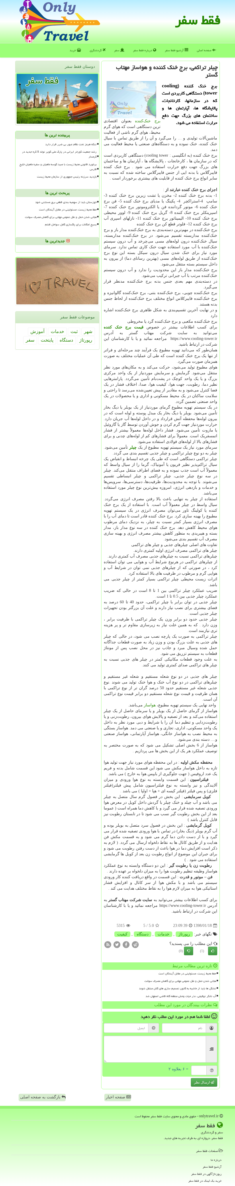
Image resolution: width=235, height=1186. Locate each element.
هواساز (150, 705)
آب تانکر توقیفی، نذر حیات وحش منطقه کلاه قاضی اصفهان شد (181, 996)
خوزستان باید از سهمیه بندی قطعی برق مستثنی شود (66, 202)
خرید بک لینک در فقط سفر (205, 1181)
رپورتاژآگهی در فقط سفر (206, 1174)
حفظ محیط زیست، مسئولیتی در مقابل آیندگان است (187, 973)
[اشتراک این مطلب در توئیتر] (117, 944)
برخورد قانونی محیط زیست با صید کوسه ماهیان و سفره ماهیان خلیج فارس (58, 166)
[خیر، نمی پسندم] (188, 951)
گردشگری (96, 50)
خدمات (163, 934)
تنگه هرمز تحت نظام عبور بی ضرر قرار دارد (71, 144)
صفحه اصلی (204, 50)
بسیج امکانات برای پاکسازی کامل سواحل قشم (71, 224)
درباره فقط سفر (143, 50)
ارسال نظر (202, 1082)
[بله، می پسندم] (212, 951)
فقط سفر (198, 20)
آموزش (37, 331)
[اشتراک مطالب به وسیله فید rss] (108, 944)
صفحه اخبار (116, 1097)
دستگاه (142, 934)
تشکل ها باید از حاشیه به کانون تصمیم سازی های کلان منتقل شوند (177, 988)
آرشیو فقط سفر (175, 50)
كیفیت (122, 934)
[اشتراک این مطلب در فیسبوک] (126, 944)
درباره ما (216, 1160)
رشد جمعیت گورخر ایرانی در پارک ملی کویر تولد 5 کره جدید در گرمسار (59, 154)
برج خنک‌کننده (147, 121)
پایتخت (47, 340)
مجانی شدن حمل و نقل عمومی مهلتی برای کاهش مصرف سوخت (180, 981)
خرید (73, 50)
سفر (117, 50)
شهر (88, 331)
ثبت (74, 331)
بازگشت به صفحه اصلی (41, 1097)
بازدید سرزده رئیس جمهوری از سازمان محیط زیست (67, 177)
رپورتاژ (184, 934)
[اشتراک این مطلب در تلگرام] (135, 944)
